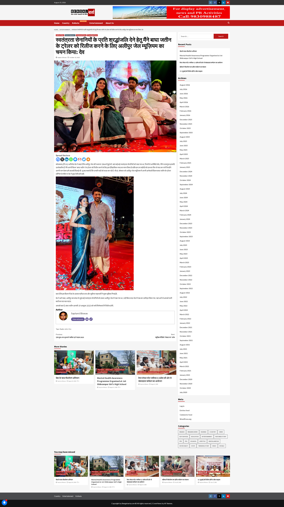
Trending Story (92, 35)
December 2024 (186, 172)
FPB (180, 441)
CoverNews (157, 503)
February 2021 (185, 371)
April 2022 (184, 310)
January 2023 (185, 271)
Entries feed (184, 410)
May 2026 (183, 98)
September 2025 (186, 133)
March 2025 (184, 159)
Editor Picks (60, 35)
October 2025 (185, 128)
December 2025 (186, 120)
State (78, 369)
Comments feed (186, 415)
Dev (70, 329)
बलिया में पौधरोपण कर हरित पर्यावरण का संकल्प (193, 67)
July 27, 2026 (213, 482)
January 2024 (185, 219)
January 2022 (185, 323)
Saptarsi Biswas (62, 57)
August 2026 (185, 85)
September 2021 (186, 340)
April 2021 (184, 362)
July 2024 (183, 193)
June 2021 (184, 353)
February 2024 (185, 215)
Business (203, 432)
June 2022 (184, 301)
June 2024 (184, 197)
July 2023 (183, 245)
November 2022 (186, 280)
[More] (88, 159)
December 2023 (186, 223)
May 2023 (183, 254)
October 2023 (185, 232)
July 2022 (183, 297)
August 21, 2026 (113, 387)
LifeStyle (202, 441)
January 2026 (185, 115)
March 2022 (184, 314)
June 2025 (184, 146)
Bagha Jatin (64, 329)
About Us (110, 23)
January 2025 (185, 167)
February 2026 (185, 111)
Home (56, 23)
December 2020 (186, 379)
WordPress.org (185, 419)
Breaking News (193, 432)
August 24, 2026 (72, 381)
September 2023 (186, 236)
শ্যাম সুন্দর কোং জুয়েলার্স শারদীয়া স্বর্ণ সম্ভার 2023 (70, 335)
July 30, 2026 (178, 482)
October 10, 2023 (74, 57)
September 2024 (186, 185)
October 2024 (185, 180)
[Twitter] (84, 159)
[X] (62, 159)
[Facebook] (58, 159)
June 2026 (184, 94)
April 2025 (184, 154)
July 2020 (183, 392)
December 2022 (186, 275)
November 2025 (186, 124)
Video (214, 446)
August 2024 (185, 189)
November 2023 (186, 228)
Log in (182, 406)
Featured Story (81, 35)
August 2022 (185, 293)
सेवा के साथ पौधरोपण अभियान (67, 378)
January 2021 (185, 375)
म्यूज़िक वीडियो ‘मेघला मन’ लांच (165, 335)
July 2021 (183, 349)
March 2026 (184, 107)
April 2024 (184, 206)
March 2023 (184, 262)
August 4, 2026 (154, 384)
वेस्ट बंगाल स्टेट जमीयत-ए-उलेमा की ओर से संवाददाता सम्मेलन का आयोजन (201, 62)
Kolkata (79, 22)
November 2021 (186, 332)
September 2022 (186, 288)
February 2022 (185, 319)
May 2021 (183, 358)
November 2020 (186, 384)
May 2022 (183, 306)
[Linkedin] (67, 159)
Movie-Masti (183, 446)
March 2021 (184, 366)
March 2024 (184, 210)
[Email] (87, 319)
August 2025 (185, 137)
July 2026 (183, 89)
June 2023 (184, 249)
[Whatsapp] (71, 159)
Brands (181, 432)
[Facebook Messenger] (75, 159)
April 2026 (184, 102)
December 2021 (186, 327)
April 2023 (184, 258)
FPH (186, 441)
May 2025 (183, 150)
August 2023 (185, 241)
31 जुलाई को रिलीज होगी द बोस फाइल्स (191, 71)
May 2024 (183, 202)
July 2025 (183, 141)
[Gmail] (80, 159)
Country (65, 23)
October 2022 (185, 284)
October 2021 (185, 336)
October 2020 (185, 388)
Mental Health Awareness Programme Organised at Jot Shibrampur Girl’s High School (111, 381)
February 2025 (185, 163)
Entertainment (96, 23)
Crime (221, 432)
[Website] (91, 319)
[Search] (228, 23)
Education (101, 369)
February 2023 (185, 267)
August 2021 (185, 345)
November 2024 (186, 176)
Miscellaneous (214, 441)
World (221, 446)
